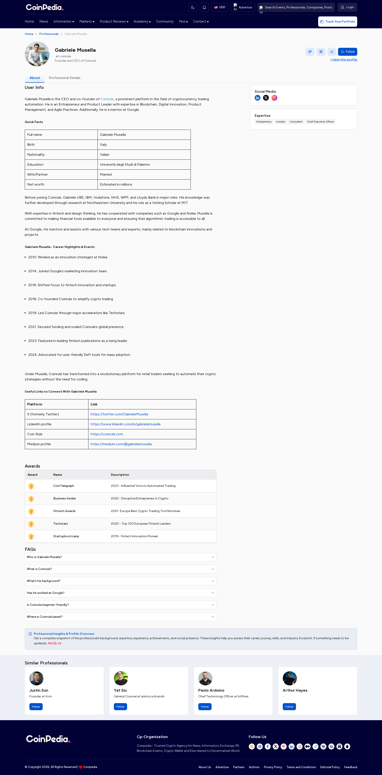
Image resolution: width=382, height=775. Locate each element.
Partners (238, 767)
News (43, 21)
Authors (254, 767)
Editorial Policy (330, 767)
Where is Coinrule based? (45, 617)
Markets (85, 21)
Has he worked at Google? (46, 593)
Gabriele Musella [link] (76, 34)
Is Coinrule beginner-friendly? (48, 605)
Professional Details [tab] (64, 78)
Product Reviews (113, 21)
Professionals (49, 34)
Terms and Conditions (301, 767)
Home (29, 21)
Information (62, 21)
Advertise (222, 767)
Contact (199, 21)
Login (350, 7)
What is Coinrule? (39, 569)
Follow (350, 51)
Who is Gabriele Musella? (44, 557)
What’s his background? (44, 581)
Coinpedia (90, 767)
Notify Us (54, 643)
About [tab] (35, 78)
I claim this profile (344, 59)
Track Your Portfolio (340, 21)
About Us (205, 767)
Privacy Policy (273, 767)
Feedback (350, 767)
